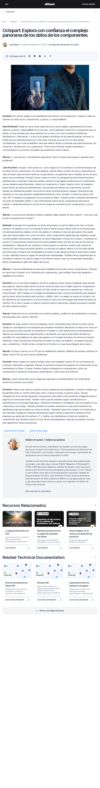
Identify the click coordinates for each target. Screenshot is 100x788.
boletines (10, 11)
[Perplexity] (35, 56)
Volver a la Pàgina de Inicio (51, 610)
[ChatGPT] (29, 56)
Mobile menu (6, 4)
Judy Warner (14, 45)
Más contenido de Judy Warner (38, 491)
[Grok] (50, 56)
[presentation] (95, 505)
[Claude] (40, 56)
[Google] (45, 56)
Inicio (4, 22)
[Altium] (50, 4)
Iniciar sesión (88, 4)
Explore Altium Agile (39, 431)
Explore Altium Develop (14, 431)
